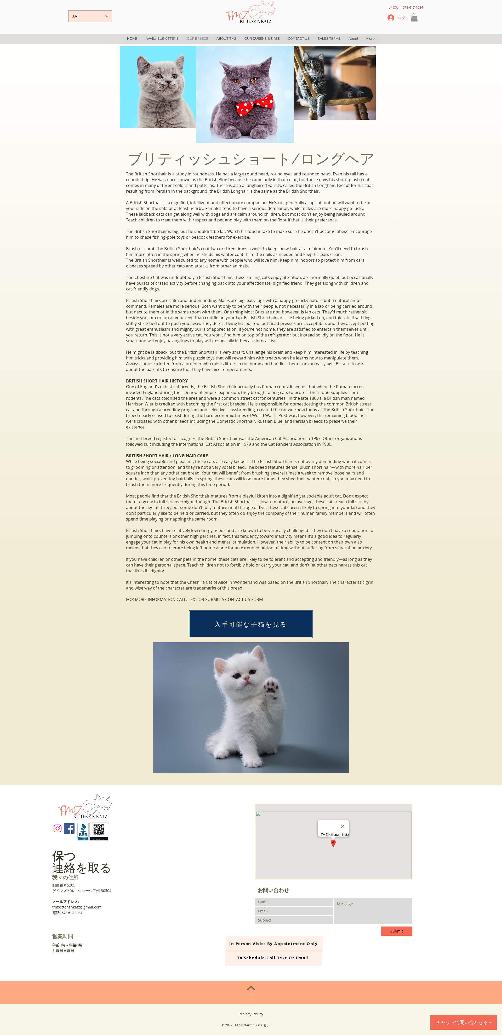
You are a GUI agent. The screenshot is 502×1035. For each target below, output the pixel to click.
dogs (154, 289)
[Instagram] (57, 828)
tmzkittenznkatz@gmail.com (76, 907)
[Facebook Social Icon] (69, 828)
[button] (414, 17)
